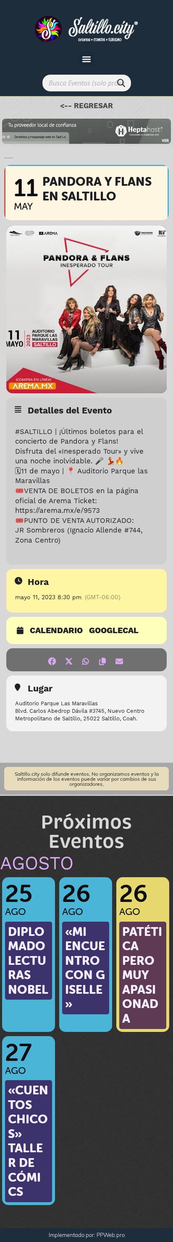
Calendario (56, 631)
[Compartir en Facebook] (52, 659)
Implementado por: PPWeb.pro (87, 1235)
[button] (87, 59)
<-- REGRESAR (86, 106)
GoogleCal (114, 631)
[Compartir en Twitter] (68, 659)
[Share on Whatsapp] (85, 659)
